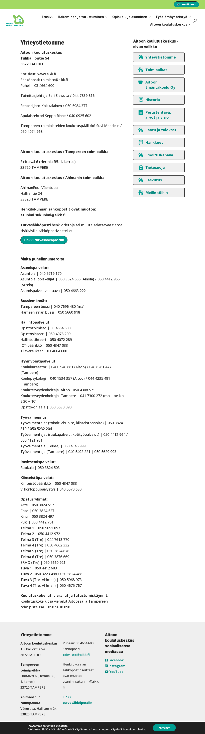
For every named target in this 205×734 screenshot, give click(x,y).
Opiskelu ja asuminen (129, 17)
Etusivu (47, 17)
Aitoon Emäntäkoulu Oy (160, 84)
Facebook (116, 660)
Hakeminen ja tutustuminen (81, 17)
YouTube (116, 671)
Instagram (117, 666)
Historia (152, 99)
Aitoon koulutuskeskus (168, 24)
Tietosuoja (155, 167)
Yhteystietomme (160, 57)
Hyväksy (164, 728)
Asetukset (129, 729)
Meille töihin (156, 192)
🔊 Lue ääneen (186, 4)
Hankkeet (154, 142)
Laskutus (153, 180)
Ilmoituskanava (159, 155)
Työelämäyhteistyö (171, 17)
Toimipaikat (156, 69)
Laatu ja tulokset (161, 129)
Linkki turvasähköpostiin (44, 240)
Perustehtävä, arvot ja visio (158, 115)
